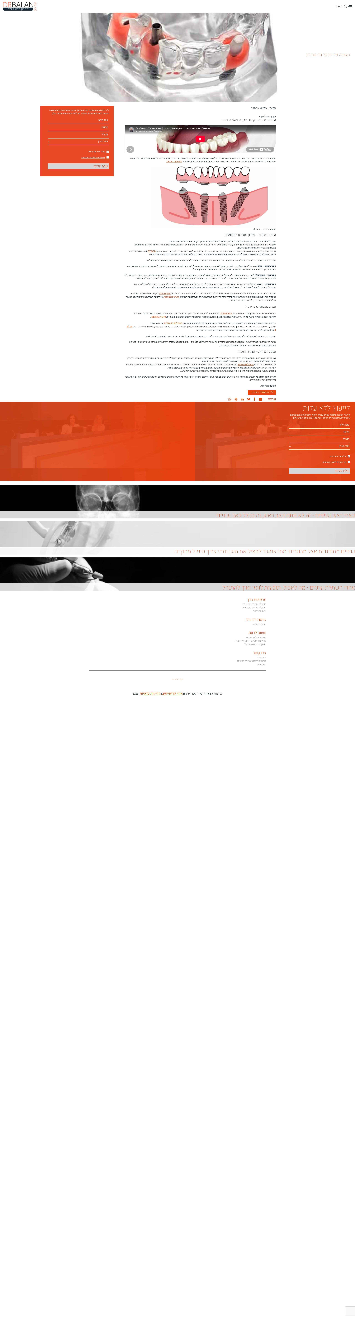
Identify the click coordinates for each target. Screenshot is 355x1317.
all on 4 (128, 323)
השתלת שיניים (259, 625)
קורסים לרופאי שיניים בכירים (251, 662)
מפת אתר (261, 666)
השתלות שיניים (174, 161)
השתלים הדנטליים (174, 320)
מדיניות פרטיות (152, 694)
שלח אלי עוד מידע (96, 151)
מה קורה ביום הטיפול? (255, 646)
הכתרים (152, 250)
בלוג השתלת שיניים (263, 388)
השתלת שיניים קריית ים (254, 605)
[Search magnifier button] (345, 3)
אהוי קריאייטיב (169, 694)
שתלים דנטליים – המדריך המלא (250, 642)
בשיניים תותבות (172, 295)
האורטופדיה (226, 311)
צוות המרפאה (259, 612)
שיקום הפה (165, 292)
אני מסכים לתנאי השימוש (93, 157)
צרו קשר (262, 659)
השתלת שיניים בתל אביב (254, 609)
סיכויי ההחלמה (159, 314)
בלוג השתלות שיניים (256, 639)
